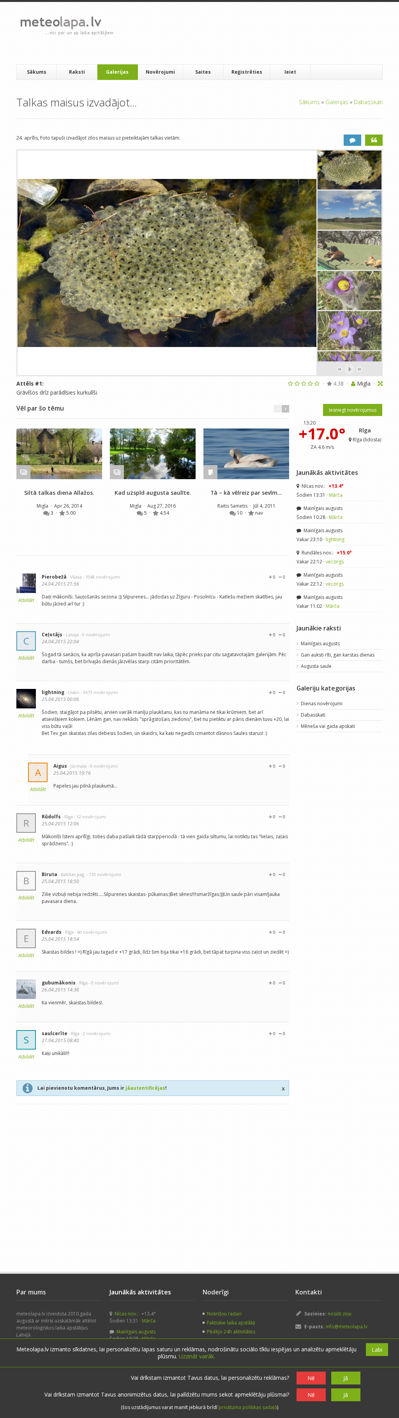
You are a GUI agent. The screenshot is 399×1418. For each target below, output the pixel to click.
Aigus (60, 766)
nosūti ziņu (339, 1313)
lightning (53, 692)
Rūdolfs (51, 816)
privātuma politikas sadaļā (248, 1407)
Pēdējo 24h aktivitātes (231, 1331)
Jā (345, 1378)
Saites (203, 72)
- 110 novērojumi (104, 874)
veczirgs (335, 561)
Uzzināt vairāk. (197, 1356)
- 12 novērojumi (90, 817)
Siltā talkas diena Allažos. (59, 492)
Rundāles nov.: (326, 552)
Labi (377, 1349)
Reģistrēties (246, 72)
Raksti (77, 72)
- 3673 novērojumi (99, 692)
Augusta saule (316, 666)
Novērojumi (160, 72)
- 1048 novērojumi (101, 577)
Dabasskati (368, 102)
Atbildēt (26, 600)
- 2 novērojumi (96, 1033)
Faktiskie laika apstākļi (231, 1322)
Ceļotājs (52, 634)
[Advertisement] (261, 33)
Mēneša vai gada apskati (328, 726)
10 (240, 513)
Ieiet (290, 72)
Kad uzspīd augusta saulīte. (153, 492)
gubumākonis (59, 982)
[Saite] (59, 453)
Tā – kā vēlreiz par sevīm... (246, 492)
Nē (311, 1378)
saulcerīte (54, 1033)
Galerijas (117, 72)
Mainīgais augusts (322, 508)
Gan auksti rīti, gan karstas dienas (337, 654)
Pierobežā (54, 577)
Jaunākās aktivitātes (327, 472)
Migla (43, 506)
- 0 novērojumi (95, 634)
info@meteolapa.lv (346, 1326)
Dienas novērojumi (322, 703)
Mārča (336, 495)
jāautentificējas (145, 1088)
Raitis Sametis (233, 506)
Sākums (36, 72)
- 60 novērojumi (91, 932)
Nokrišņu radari (224, 1313)
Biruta (49, 874)
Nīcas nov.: (322, 486)
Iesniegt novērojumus (352, 410)
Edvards (52, 932)
